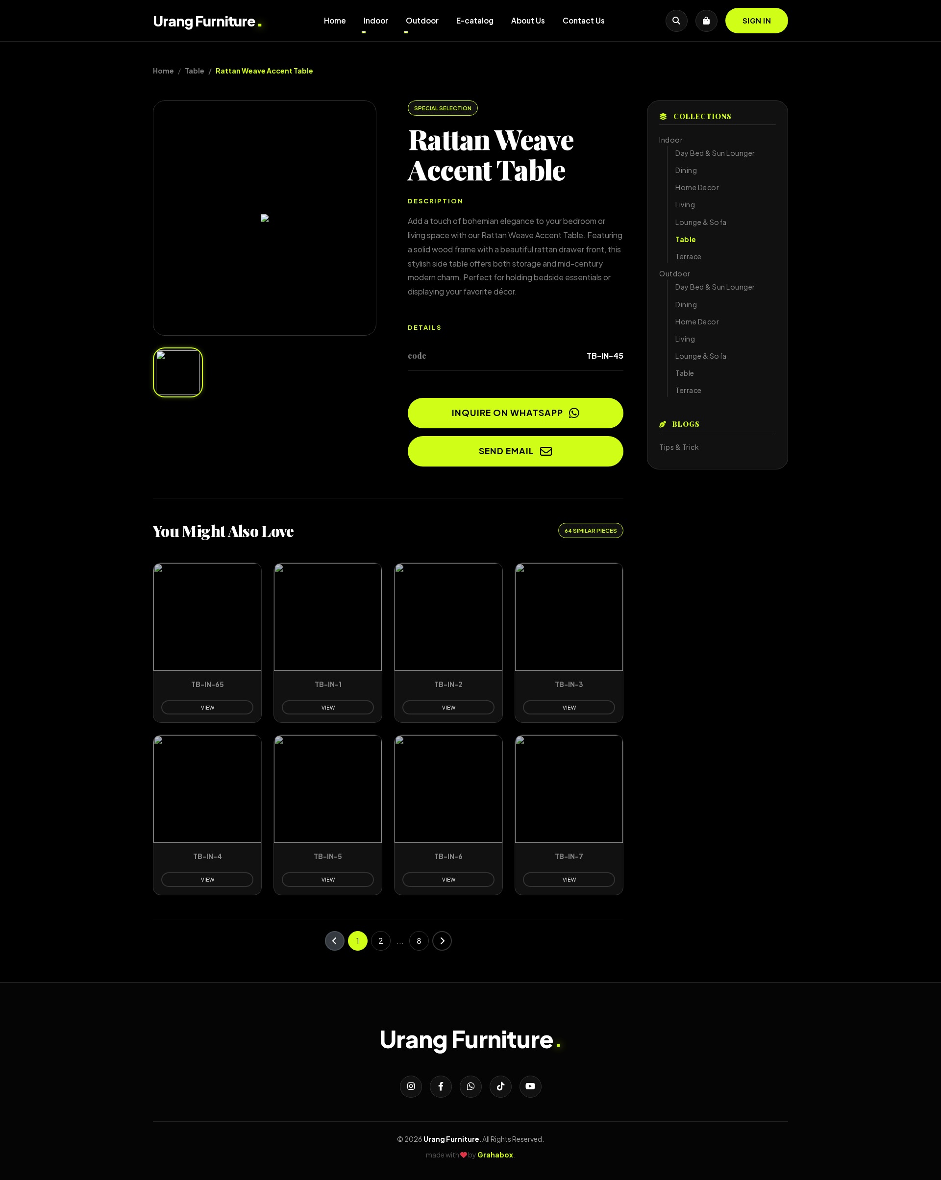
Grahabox (495, 1154)
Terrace (688, 256)
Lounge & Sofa (701, 222)
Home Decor (697, 187)
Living (685, 204)
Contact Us (584, 20)
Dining (686, 170)
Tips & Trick (679, 446)
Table (194, 70)
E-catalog (475, 20)
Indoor (376, 20)
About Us (528, 20)
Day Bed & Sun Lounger (715, 152)
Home (335, 20)
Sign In (757, 20)
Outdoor (422, 20)
